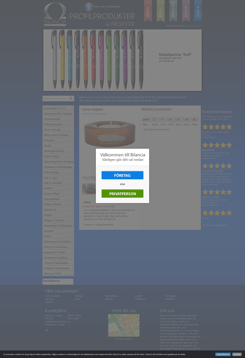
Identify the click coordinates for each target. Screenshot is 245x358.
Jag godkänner (223, 354)
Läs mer (237, 354)
